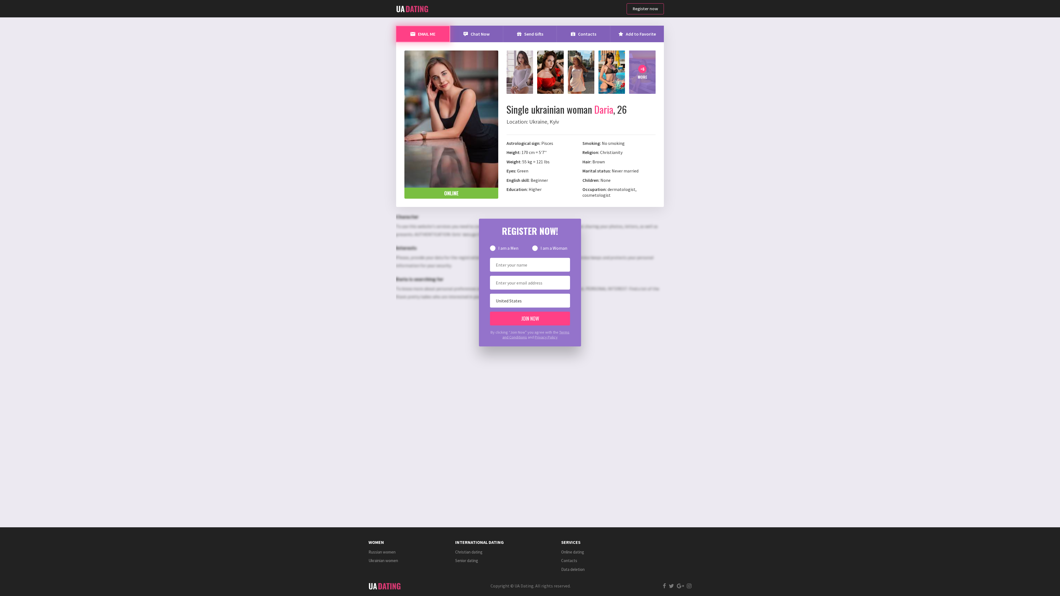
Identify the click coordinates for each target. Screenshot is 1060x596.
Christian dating (469, 552)
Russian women (382, 552)
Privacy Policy (546, 337)
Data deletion (573, 569)
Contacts (569, 560)
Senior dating (466, 560)
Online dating (572, 552)
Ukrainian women (383, 560)
